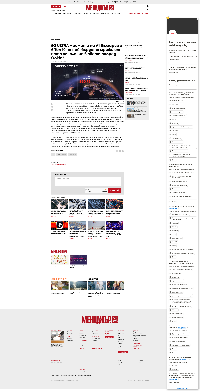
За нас (119, 360)
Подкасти (139, 13)
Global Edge (121, 333)
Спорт (107, 331)
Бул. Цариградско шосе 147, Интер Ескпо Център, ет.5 (93, 371)
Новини (135, 338)
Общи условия (55, 375)
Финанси (82, 331)
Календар (135, 340)
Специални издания (123, 348)
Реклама (94, 331)
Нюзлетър (109, 337)
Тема (119, 335)
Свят (64, 13)
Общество (70, 333)
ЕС (67, 342)
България (58, 13)
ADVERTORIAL (130, 98)
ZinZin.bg (90, 2)
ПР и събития (95, 333)
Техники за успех (84, 343)
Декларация (141, 363)
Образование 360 (121, 2)
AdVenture (120, 341)
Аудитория (120, 362)
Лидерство (82, 342)
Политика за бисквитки (84, 375)
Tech (119, 337)
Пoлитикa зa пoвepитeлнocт (68, 375)
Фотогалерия (96, 338)
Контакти (136, 348)
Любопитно (105, 13)
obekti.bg (84, 2)
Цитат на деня (96, 345)
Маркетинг (96, 13)
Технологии (87, 13)
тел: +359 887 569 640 (84, 372)
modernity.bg (67, 2)
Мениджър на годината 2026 (139, 336)
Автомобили (109, 330)
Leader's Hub (121, 339)
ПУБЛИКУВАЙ (114, 190)
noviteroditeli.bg (76, 2)
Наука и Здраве (97, 348)
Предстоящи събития (139, 331)
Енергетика (83, 335)
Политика (69, 331)
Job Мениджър (83, 345)
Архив (119, 346)
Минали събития (137, 333)
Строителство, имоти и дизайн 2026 (105, 2)
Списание (132, 13)
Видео (107, 333)
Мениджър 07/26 (131, 2)
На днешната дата (97, 343)
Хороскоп (94, 342)
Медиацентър (121, 363)
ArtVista (120, 343)
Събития (146, 13)
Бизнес (69, 13)
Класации (94, 340)
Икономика (82, 337)
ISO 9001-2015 (141, 362)
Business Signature (122, 345)
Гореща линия (137, 345)
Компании (82, 333)
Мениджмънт (78, 13)
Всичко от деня (115, 13)
